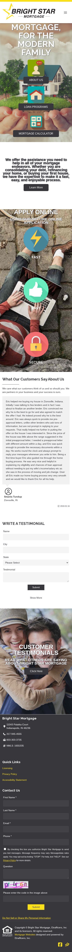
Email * (7, 823)
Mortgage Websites (25, 934)
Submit (36, 587)
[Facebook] (60, 944)
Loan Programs (36, 106)
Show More (36, 597)
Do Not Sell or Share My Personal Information (26, 918)
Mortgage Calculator (36, 133)
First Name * (9, 797)
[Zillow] (67, 944)
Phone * (7, 836)
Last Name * (9, 810)
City (5, 544)
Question (8, 866)
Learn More (36, 187)
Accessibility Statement (14, 780)
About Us (36, 80)
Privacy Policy (9, 774)
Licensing (7, 768)
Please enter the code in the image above (25, 892)
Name (6, 531)
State (6, 557)
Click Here (36, 671)
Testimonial (9, 569)
